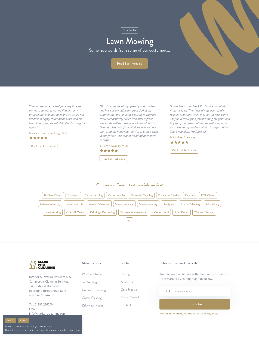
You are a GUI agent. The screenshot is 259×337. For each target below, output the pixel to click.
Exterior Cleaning (50, 204)
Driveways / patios (168, 195)
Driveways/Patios (92, 305)
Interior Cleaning (190, 204)
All (129, 221)
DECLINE (23, 320)
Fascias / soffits (74, 204)
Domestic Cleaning (142, 195)
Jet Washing (89, 282)
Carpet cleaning (94, 195)
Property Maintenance (133, 212)
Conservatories (116, 195)
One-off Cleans (75, 212)
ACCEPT (10, 320)
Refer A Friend (160, 212)
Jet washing (212, 204)
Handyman (169, 204)
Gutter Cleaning (124, 204)
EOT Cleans (208, 195)
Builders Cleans (53, 195)
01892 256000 (44, 304)
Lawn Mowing (53, 212)
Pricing (125, 274)
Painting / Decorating (102, 212)
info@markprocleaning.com (47, 314)
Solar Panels (181, 212)
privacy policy (211, 313)
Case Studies (129, 289)
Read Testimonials (129, 63)
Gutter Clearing (148, 204)
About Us (127, 282)
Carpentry (73, 195)
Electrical (190, 195)
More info (74, 330)
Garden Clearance (99, 204)
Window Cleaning (204, 212)
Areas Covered (130, 297)
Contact (126, 305)
